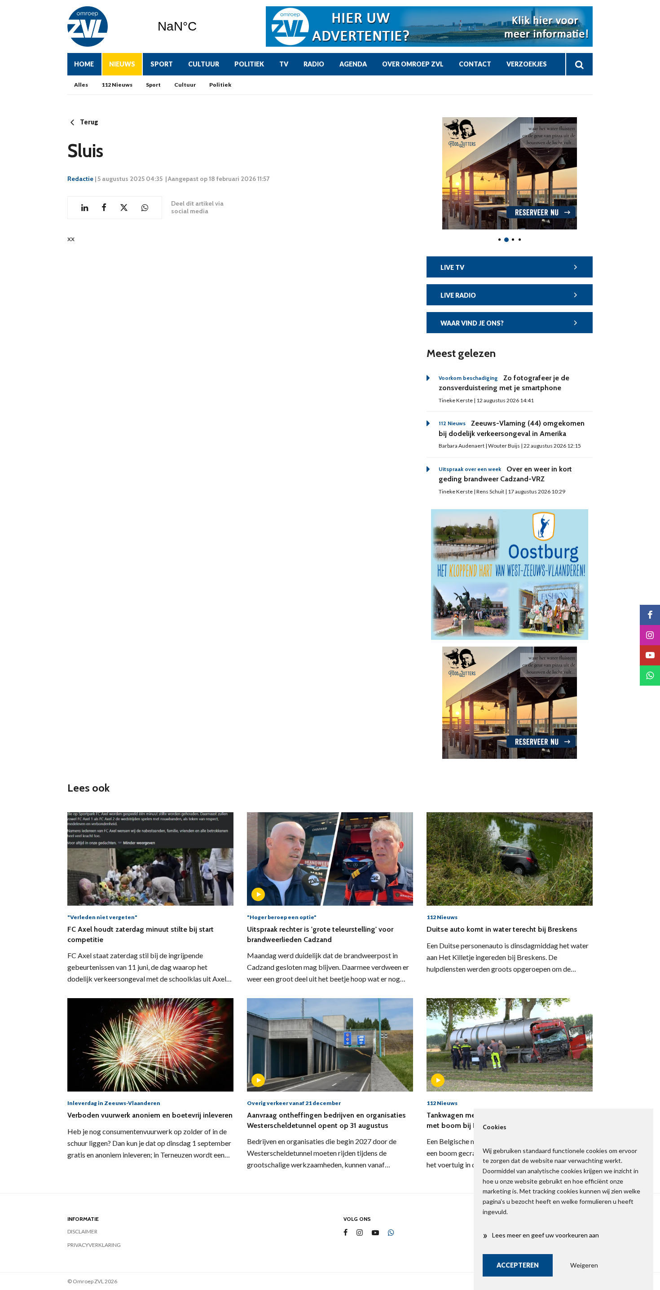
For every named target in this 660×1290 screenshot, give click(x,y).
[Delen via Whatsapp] (145, 208)
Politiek (249, 64)
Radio (314, 64)
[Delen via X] (124, 208)
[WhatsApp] (391, 1233)
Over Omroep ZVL (413, 64)
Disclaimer (82, 1231)
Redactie (80, 179)
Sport (161, 64)
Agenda (353, 64)
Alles (81, 84)
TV (283, 64)
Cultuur (203, 64)
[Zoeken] (579, 64)
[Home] (105, 26)
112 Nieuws (116, 84)
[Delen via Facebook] (104, 208)
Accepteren (518, 1265)
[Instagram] (359, 1233)
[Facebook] (345, 1233)
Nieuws (122, 64)
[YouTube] (375, 1233)
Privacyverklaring (94, 1245)
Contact (475, 64)
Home (84, 64)
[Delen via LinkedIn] (85, 208)
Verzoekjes (526, 64)
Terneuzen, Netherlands (200, 26)
